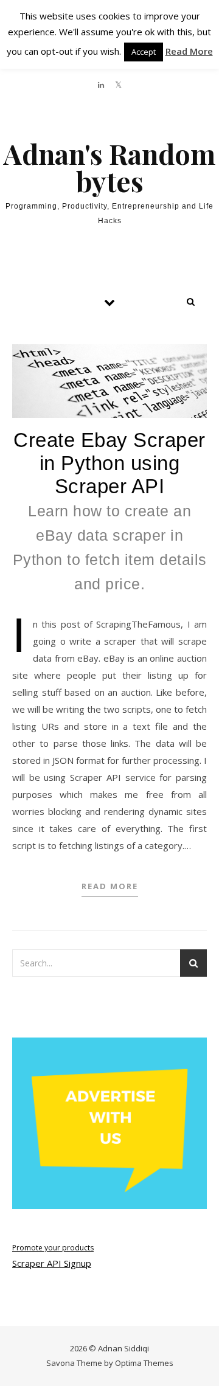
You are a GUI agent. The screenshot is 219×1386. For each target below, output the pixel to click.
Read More (110, 886)
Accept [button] (143, 51)
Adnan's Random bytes (109, 167)
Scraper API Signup (51, 1263)
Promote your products (53, 1247)
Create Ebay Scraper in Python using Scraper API (110, 510)
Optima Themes (144, 1362)
